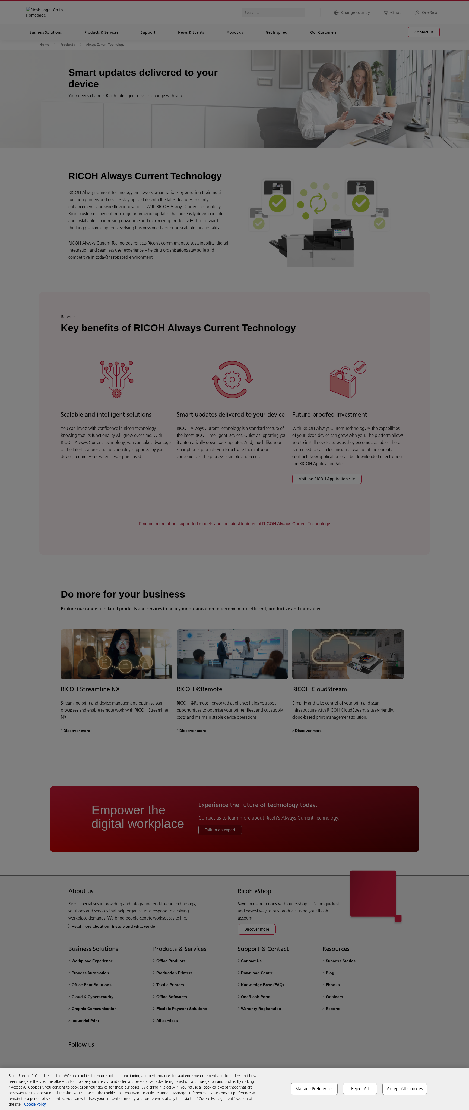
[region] (234, 1089)
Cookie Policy (35, 1104)
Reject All (360, 1088)
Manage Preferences (314, 1088)
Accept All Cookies (405, 1088)
